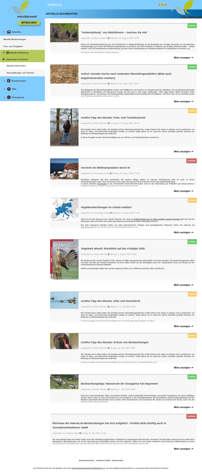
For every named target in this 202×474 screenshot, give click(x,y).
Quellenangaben (117, 460)
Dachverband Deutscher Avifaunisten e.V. (88, 468)
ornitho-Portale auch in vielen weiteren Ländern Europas (157, 219)
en (166, 4)
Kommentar (102, 184)
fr (159, 4)
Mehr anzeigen (182, 57)
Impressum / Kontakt (103, 460)
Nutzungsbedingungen (86, 460)
